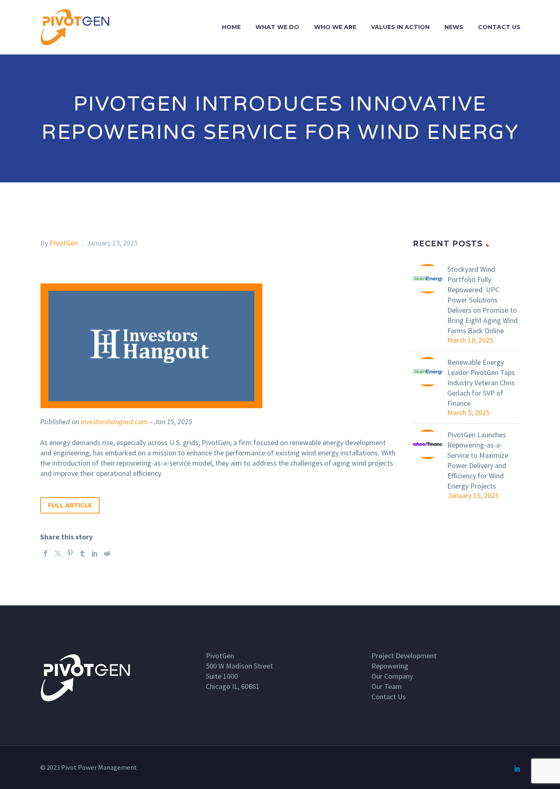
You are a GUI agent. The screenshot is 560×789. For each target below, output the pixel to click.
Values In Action (400, 27)
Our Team (386, 686)
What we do (277, 27)
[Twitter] (58, 553)
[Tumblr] (82, 553)
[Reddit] (107, 553)
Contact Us (499, 27)
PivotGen (64, 243)
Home (231, 27)
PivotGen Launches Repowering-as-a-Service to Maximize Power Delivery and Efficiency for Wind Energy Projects (477, 460)
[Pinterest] (70, 553)
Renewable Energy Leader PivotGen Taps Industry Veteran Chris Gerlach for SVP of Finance (481, 382)
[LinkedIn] (94, 553)
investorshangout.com (114, 421)
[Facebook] (45, 553)
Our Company (392, 676)
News (453, 27)
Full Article (70, 505)
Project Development (404, 655)
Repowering (389, 666)
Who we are (335, 27)
